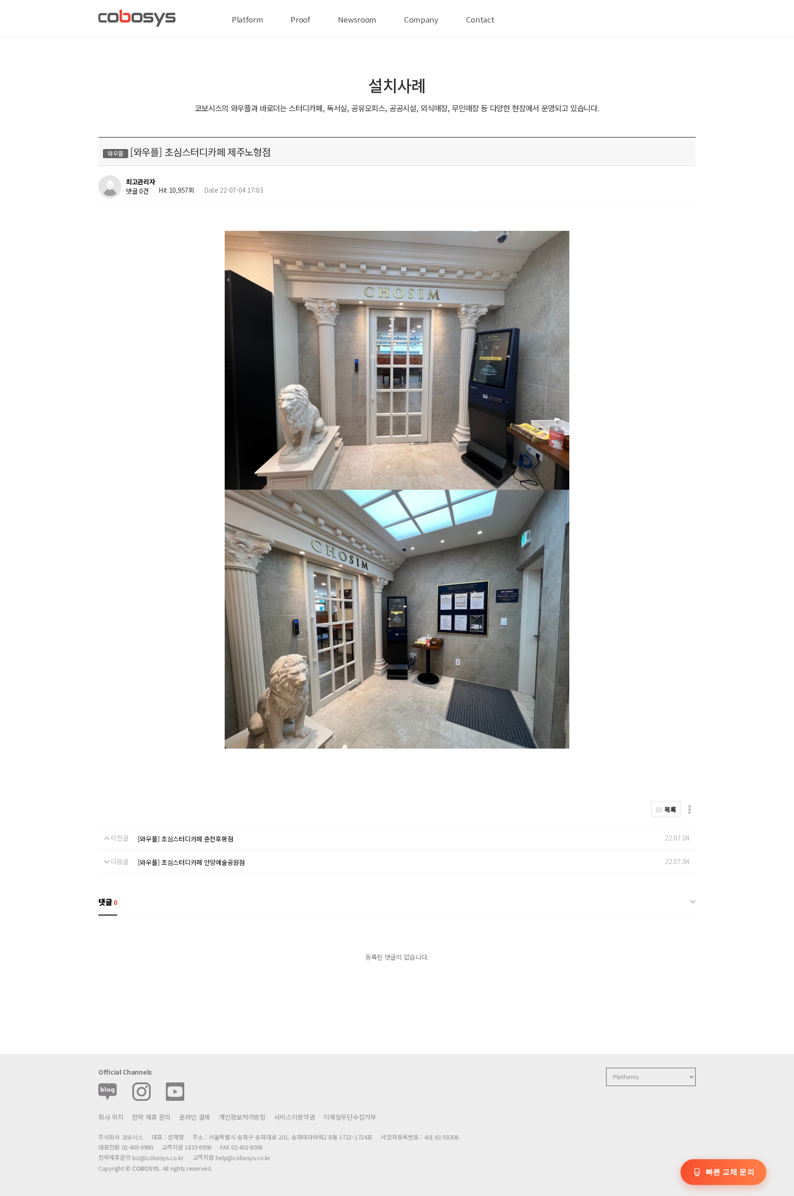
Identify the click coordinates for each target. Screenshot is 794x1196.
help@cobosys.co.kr (243, 1158)
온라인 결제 (194, 1117)
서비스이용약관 (294, 1117)
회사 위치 (111, 1117)
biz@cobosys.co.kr (158, 1158)
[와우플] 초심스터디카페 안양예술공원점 (191, 862)
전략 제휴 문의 (151, 1117)
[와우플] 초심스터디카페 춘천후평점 (185, 838)
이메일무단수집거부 (349, 1117)
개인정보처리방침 (242, 1117)
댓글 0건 (137, 190)
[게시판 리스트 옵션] (689, 809)
